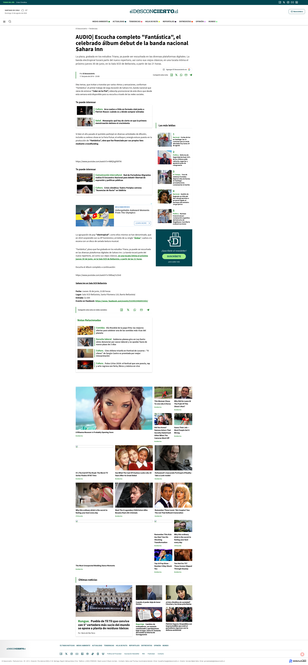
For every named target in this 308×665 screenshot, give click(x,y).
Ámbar (137, 238)
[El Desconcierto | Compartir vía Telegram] (190, 75)
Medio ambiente (100, 21)
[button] (297, 11)
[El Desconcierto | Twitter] (284, 2)
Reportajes (168, 21)
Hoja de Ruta (151, 21)
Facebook (61, 654)
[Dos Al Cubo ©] (297, 662)
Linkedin (82, 654)
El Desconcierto (81, 29)
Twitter (66, 654)
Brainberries (122, 207)
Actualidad (118, 21)
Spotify (87, 654)
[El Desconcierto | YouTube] (292, 2)
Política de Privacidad (114, 654)
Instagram (72, 654)
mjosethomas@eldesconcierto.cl (168, 661)
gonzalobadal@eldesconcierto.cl (214, 661)
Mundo (212, 21)
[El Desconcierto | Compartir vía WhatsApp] (181, 75)
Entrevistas (185, 21)
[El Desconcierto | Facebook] (280, 2)
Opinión (200, 21)
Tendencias (134, 21)
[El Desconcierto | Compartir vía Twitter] (176, 75)
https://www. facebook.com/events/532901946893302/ (121, 301)
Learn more (141, 223)
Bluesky (103, 654)
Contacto (161, 654)
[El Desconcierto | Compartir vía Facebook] (171, 75)
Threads (98, 653)
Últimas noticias (67, 645)
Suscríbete (174, 256)
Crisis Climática (21, 2)
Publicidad (151, 654)
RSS (143, 654)
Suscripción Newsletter (131, 654)
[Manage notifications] (302, 654)
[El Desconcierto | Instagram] (288, 2)
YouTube (77, 654)
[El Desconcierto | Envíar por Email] (186, 75)
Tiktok (93, 654)
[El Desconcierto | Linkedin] (297, 2)
